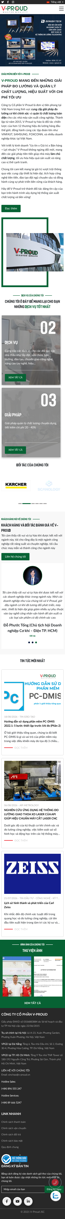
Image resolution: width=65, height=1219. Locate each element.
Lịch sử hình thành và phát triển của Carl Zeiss (29, 905)
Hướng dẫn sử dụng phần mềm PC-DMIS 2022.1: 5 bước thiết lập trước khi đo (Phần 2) (32, 723)
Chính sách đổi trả (11, 1134)
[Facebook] (6, 1201)
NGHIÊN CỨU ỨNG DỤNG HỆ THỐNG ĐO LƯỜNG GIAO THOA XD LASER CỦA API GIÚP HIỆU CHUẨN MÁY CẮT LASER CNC (31, 814)
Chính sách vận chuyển (13, 1128)
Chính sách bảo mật (12, 1141)
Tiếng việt (55, 2)
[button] (20, 503)
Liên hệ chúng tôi (15, 556)
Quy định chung (10, 1147)
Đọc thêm (11, 208)
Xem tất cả (15, 377)
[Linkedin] (28, 1201)
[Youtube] (17, 1201)
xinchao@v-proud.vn (19, 1075)
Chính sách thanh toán (13, 1122)
